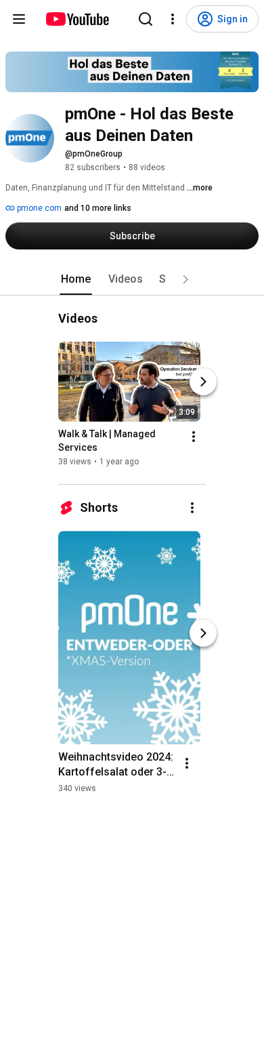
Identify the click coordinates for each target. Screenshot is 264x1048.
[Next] (203, 381)
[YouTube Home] (76, 19)
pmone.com (38, 208)
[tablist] (132, 279)
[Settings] (172, 19)
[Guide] (19, 19)
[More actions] (193, 436)
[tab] (76, 279)
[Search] (145, 19)
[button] (185, 279)
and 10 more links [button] (97, 208)
